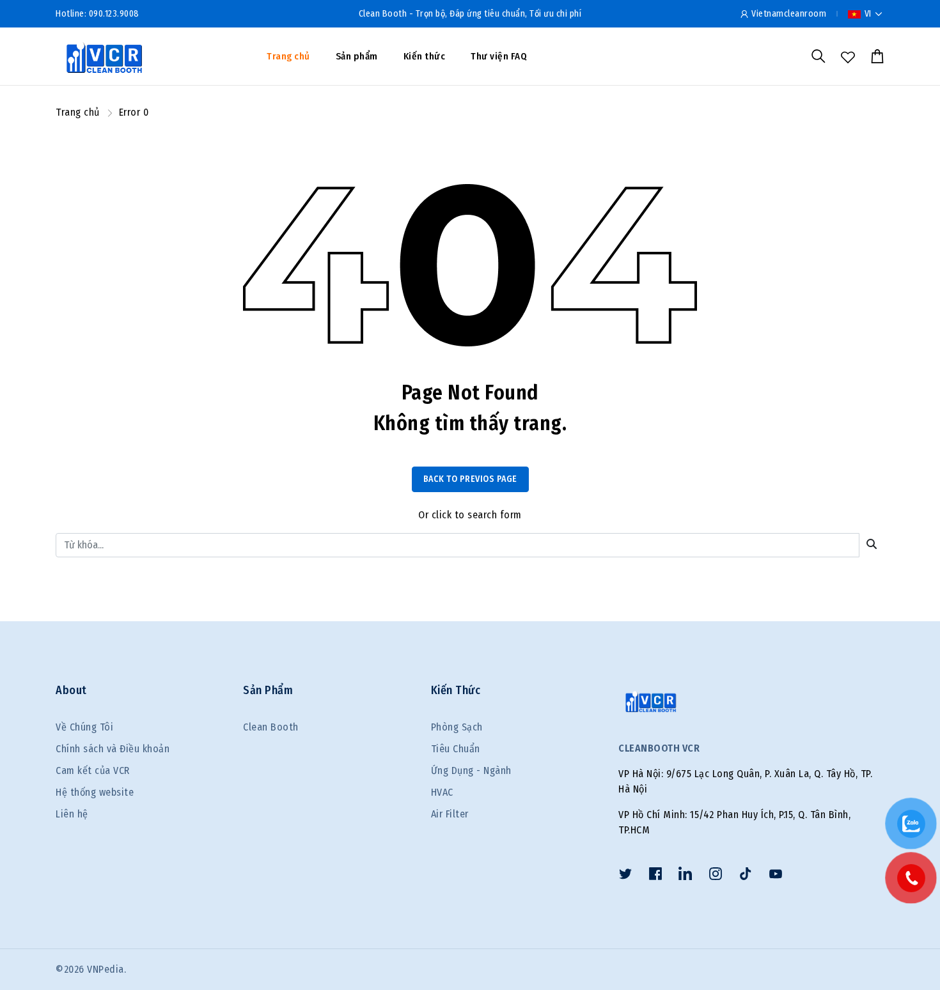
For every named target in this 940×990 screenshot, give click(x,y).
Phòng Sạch (457, 727)
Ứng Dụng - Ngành (471, 770)
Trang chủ (288, 56)
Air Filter (450, 814)
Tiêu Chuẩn (455, 749)
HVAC (442, 792)
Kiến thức (424, 56)
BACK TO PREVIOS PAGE (470, 479)
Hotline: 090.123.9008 (97, 13)
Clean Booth (271, 727)
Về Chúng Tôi (84, 727)
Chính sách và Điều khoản (112, 749)
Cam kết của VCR (93, 770)
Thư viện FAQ (499, 56)
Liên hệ (72, 814)
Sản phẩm (357, 56)
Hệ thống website (95, 792)
